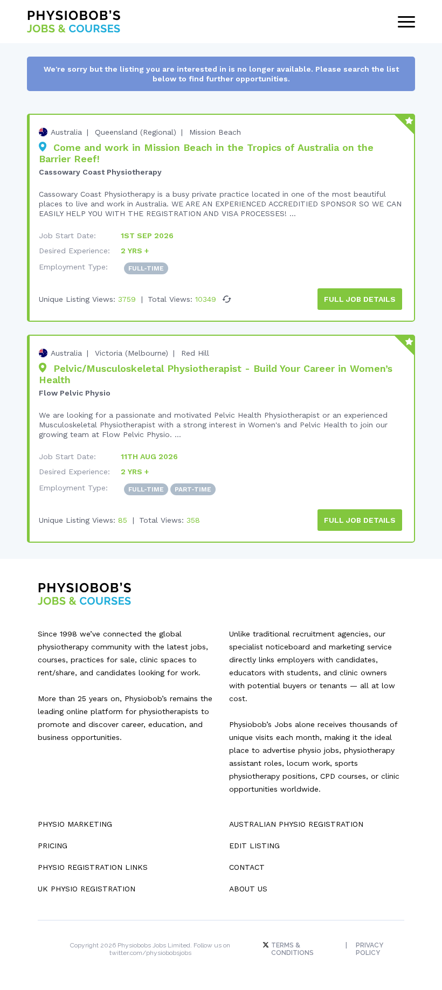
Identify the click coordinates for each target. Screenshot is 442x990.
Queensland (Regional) (135, 132)
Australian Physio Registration (296, 824)
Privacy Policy (369, 949)
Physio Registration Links (93, 867)
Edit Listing (254, 845)
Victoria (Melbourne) (131, 353)
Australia (66, 132)
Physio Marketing (75, 824)
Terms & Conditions (292, 949)
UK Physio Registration (86, 888)
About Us (248, 888)
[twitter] (267, 945)
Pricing (52, 845)
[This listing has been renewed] (227, 299)
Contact (247, 867)
